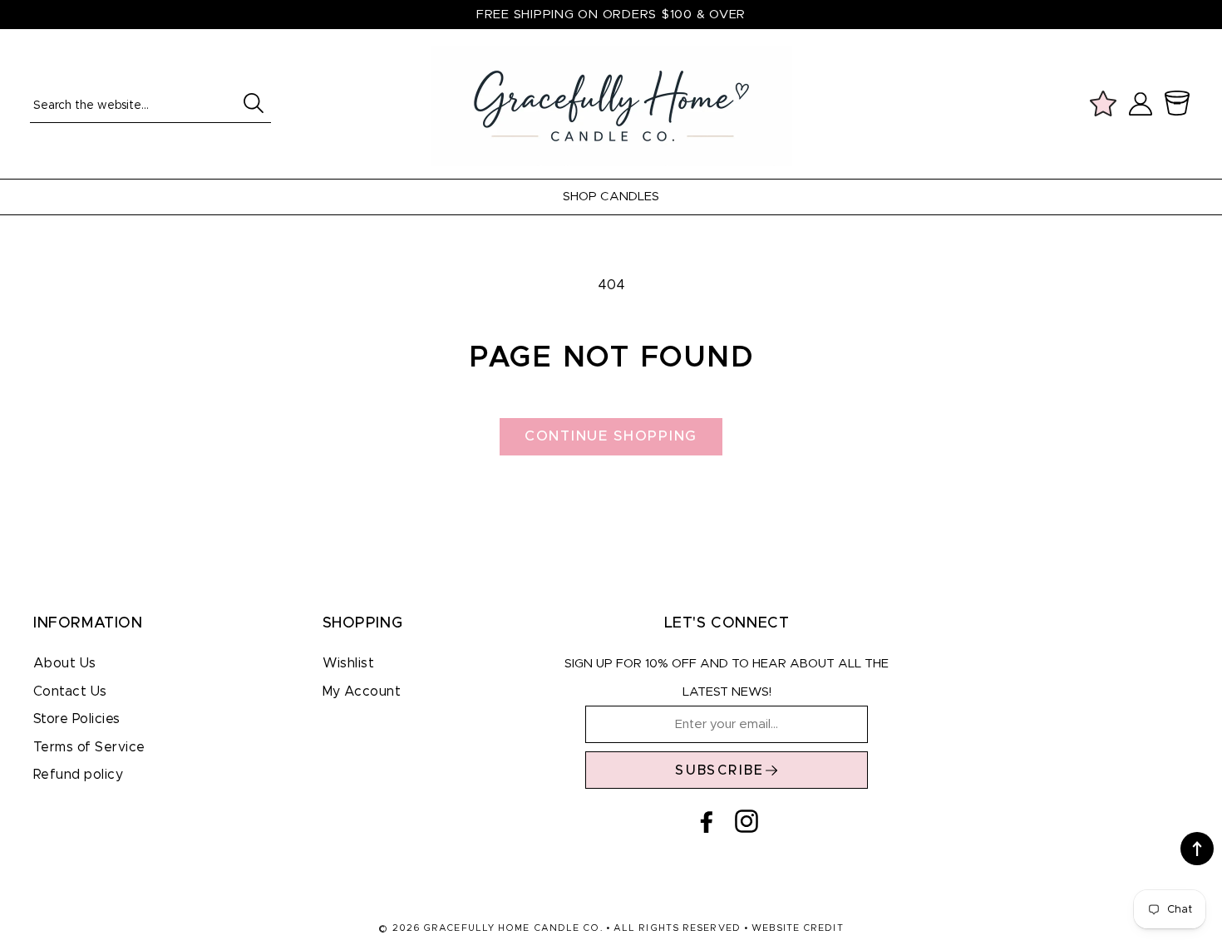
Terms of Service (89, 747)
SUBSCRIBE (720, 770)
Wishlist (349, 663)
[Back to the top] (1197, 848)
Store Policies (77, 719)
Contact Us (70, 691)
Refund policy (78, 774)
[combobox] (150, 104)
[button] (1180, 104)
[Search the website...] (253, 103)
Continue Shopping (611, 436)
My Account (362, 691)
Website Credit (797, 928)
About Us (64, 663)
